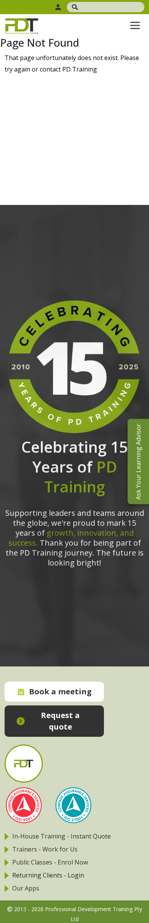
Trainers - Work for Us (45, 849)
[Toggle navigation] (135, 25)
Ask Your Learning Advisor (138, 462)
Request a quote (60, 721)
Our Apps (25, 888)
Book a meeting (60, 691)
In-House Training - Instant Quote (61, 836)
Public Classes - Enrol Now (50, 862)
